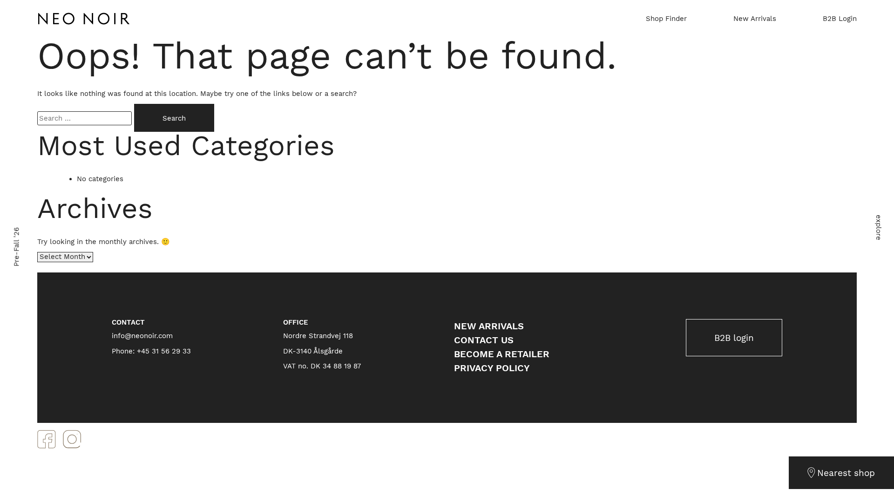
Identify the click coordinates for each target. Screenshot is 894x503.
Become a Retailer (501, 354)
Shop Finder (666, 18)
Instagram (72, 439)
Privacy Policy (492, 368)
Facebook (46, 439)
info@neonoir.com (142, 336)
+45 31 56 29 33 (164, 351)
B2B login (734, 338)
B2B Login (840, 18)
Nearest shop (846, 473)
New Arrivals (754, 18)
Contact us (484, 340)
